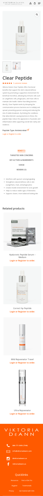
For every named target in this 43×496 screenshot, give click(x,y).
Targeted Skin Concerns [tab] (21, 155)
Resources (14, 480)
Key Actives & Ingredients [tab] (21, 160)
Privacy (11, 491)
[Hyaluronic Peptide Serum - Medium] (22, 232)
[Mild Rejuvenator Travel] (22, 336)
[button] (39, 3)
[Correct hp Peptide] (22, 285)
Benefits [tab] (21, 150)
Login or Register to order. (12, 134)
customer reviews (20, 83)
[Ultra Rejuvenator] (22, 387)
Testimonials (26, 486)
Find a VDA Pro (26, 480)
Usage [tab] (21, 165)
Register (14, 486)
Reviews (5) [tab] (21, 169)
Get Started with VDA (26, 491)
